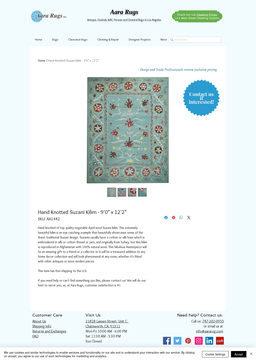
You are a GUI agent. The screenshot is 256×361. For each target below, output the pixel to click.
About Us (39, 321)
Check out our (197, 14)
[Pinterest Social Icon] (188, 341)
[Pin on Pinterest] (173, 217)
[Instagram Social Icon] (199, 341)
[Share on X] (188, 217)
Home (41, 60)
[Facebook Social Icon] (167, 341)
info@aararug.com (209, 331)
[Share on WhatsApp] (181, 217)
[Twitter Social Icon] (177, 341)
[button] (201, 98)
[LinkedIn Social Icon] (209, 341)
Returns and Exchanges (49, 331)
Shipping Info (41, 326)
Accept (238, 354)
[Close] (251, 354)
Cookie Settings (215, 354)
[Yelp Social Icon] (220, 341)
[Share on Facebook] (166, 217)
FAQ (35, 336)
